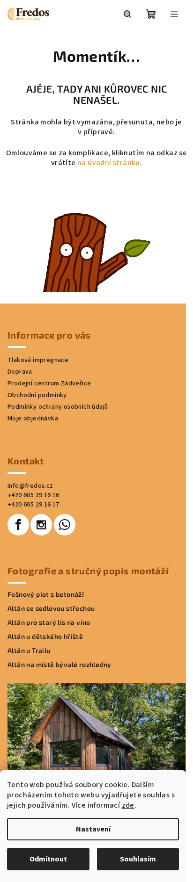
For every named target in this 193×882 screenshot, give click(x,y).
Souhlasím (138, 859)
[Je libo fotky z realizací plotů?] (96, 235)
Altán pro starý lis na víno (48, 622)
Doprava (19, 371)
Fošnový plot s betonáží (45, 594)
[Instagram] (41, 524)
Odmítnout (48, 859)
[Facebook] (18, 524)
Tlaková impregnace (37, 360)
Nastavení (93, 829)
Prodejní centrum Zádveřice (49, 383)
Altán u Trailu (29, 650)
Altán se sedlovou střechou (51, 608)
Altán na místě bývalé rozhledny (59, 664)
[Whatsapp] (64, 524)
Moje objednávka (32, 418)
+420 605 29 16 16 (33, 495)
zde (128, 805)
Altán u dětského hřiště (45, 636)
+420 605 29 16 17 (33, 504)
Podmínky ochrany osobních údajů (57, 407)
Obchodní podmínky (37, 395)
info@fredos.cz (30, 486)
